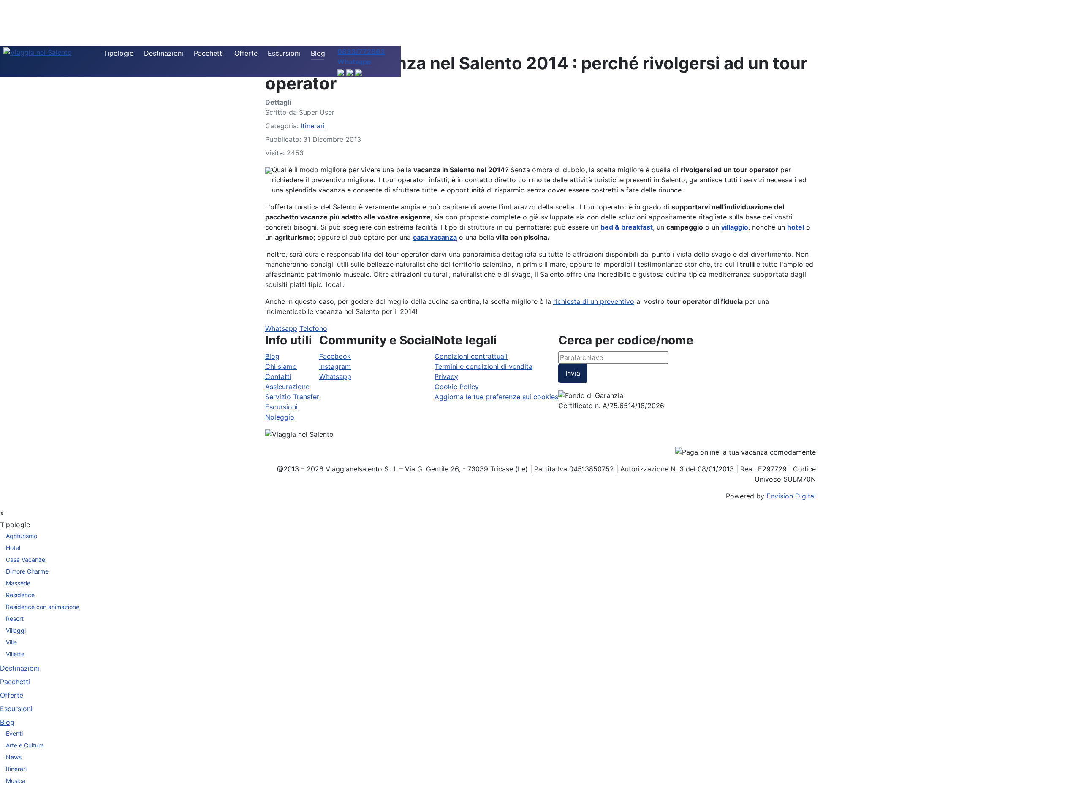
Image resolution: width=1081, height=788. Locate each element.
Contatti (278, 376)
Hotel (13, 547)
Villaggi (16, 630)
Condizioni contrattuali (471, 356)
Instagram (335, 366)
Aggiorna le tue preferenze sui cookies (496, 397)
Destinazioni (163, 53)
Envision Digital (791, 496)
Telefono (313, 328)
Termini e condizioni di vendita (483, 366)
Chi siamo (281, 366)
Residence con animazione (42, 606)
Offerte (246, 53)
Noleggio (279, 417)
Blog (318, 53)
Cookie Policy (457, 386)
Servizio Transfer (292, 397)
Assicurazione (287, 386)
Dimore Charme (27, 571)
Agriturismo (21, 535)
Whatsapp (281, 328)
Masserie (18, 583)
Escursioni (284, 53)
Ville (11, 642)
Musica (15, 780)
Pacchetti (209, 53)
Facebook (335, 356)
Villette (15, 654)
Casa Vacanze (25, 559)
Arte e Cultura (25, 745)
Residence (20, 594)
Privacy (446, 376)
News (14, 757)
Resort (15, 618)
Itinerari (313, 126)
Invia (572, 373)
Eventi (14, 733)
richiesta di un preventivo (593, 301)
